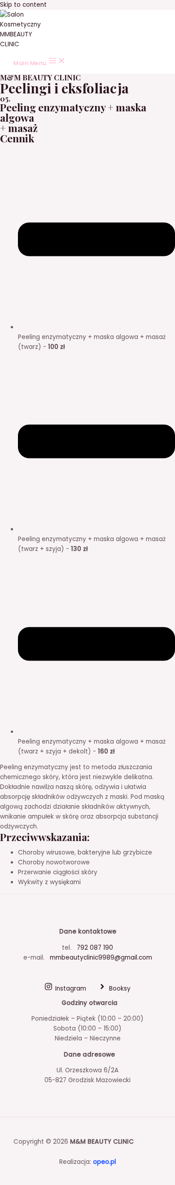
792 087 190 (95, 947)
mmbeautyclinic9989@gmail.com (100, 957)
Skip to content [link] (23, 4)
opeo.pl (104, 1162)
